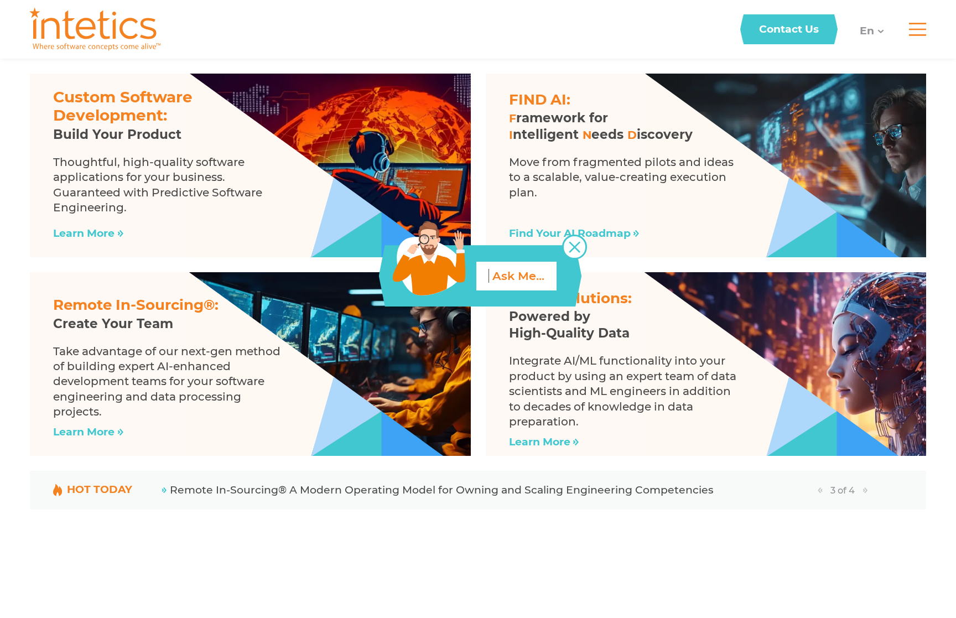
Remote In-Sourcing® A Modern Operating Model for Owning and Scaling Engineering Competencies (441, 490)
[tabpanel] (487, 490)
